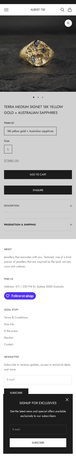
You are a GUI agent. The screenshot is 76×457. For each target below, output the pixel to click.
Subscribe (38, 443)
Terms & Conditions (16, 317)
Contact (8, 344)
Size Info (9, 324)
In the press (11, 331)
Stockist (8, 338)
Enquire (38, 190)
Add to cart (38, 174)
